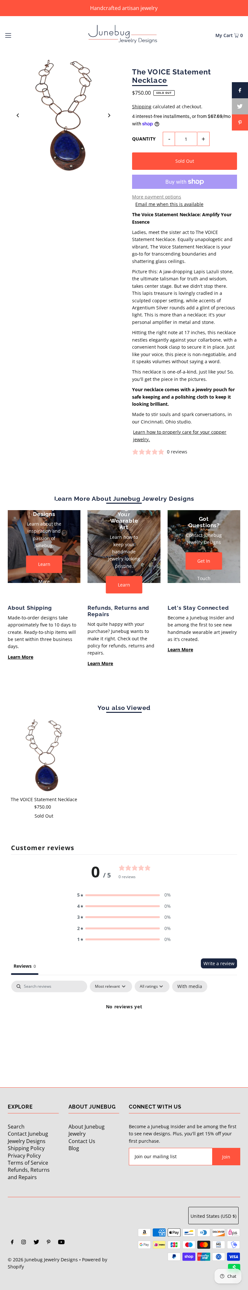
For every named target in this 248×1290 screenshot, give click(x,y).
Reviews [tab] (25, 966)
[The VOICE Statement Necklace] (44, 755)
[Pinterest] (48, 1242)
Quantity (144, 139)
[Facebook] (12, 1242)
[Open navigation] (20, 35)
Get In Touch (204, 564)
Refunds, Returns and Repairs (29, 1173)
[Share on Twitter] (240, 106)
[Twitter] (36, 1242)
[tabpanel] (124, 1028)
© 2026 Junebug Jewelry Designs (43, 1259)
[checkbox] (189, 986)
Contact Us (81, 1141)
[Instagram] (23, 1242)
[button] (124, 894)
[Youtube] (61, 1242)
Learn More (44, 567)
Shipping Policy (26, 1148)
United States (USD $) (213, 1216)
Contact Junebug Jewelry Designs (28, 1137)
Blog (73, 1148)
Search (16, 1126)
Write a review (218, 963)
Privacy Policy (24, 1155)
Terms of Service (28, 1162)
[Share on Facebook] (240, 90)
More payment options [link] (156, 197)
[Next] (109, 115)
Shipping (141, 106)
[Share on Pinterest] (240, 122)
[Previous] (18, 115)
